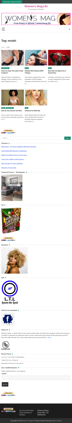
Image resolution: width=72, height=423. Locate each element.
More (49, 337)
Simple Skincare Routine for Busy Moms (12, 363)
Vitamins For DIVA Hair (32, 111)
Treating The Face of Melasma (9, 360)
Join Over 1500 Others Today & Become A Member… (26, 412)
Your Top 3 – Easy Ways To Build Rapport (12, 357)
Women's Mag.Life (36, 6)
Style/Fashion (5, 68)
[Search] (69, 29)
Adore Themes (56, 421)
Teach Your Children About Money (12, 159)
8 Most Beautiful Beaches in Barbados (14, 151)
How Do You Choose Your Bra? (11, 111)
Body (26, 68)
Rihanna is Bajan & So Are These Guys (14, 155)
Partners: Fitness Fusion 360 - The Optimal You (43, 412)
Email (4, 374)
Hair (50, 68)
